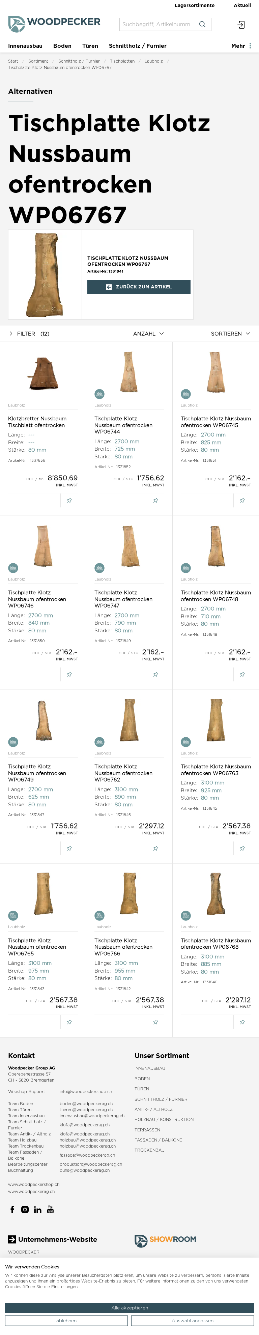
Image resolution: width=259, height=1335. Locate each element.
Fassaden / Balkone (158, 1140)
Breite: (16, 442)
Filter (33, 333)
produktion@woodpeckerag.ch (91, 1164)
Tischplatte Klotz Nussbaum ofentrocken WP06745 (216, 422)
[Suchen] (202, 24)
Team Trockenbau (26, 1146)
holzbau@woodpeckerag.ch (88, 1140)
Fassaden (29, 1152)
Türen (90, 46)
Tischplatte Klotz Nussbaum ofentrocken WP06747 (123, 599)
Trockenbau (150, 1150)
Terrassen (147, 1130)
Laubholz (154, 61)
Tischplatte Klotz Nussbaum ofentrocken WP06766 (123, 947)
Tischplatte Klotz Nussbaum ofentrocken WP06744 (123, 425)
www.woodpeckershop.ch (33, 1184)
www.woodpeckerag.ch (31, 1191)
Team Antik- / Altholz (29, 1134)
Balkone (16, 1158)
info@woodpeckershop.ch (86, 1091)
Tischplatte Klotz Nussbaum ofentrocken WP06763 (216, 770)
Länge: (16, 434)
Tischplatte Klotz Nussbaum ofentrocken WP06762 (123, 773)
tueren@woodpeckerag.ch (86, 1110)
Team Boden (20, 1103)
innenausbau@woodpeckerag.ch (92, 1116)
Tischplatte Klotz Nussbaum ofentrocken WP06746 (37, 599)
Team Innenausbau (26, 1116)
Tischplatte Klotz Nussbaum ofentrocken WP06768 (216, 944)
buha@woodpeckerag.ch (85, 1170)
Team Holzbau (22, 1140)
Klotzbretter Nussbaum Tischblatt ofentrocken (37, 422)
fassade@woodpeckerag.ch (87, 1155)
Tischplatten (122, 61)
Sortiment (38, 61)
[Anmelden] (241, 24)
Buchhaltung (20, 1170)
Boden (62, 46)
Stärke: (17, 449)
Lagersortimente (195, 5)
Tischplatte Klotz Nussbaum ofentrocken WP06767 (60, 67)
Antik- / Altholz (154, 1109)
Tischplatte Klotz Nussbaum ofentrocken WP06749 (37, 773)
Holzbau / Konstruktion (164, 1119)
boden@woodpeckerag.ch (86, 1103)
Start (13, 61)
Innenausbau (25, 46)
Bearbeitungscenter (28, 1164)
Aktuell (242, 5)
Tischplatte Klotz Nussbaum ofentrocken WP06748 (216, 596)
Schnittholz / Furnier (138, 46)
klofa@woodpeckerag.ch (85, 1125)
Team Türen (19, 1110)
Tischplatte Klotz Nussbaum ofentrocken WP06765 (37, 947)
